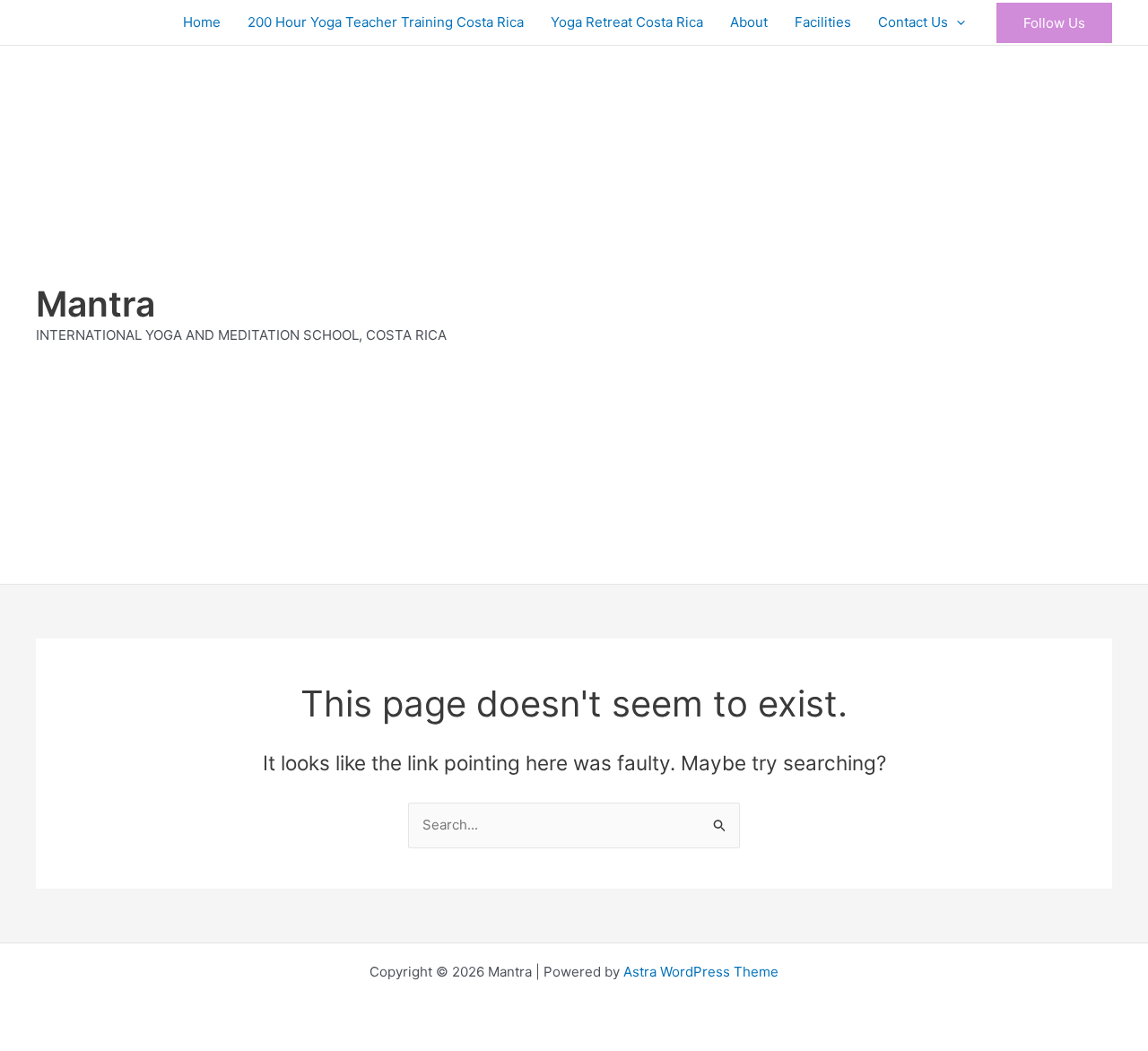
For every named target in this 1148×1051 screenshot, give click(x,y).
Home (202, 21)
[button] (956, 22)
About (749, 21)
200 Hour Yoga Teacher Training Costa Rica (386, 21)
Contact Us (913, 21)
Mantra (95, 303)
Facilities (823, 21)
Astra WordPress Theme (700, 971)
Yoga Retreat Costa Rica (627, 21)
